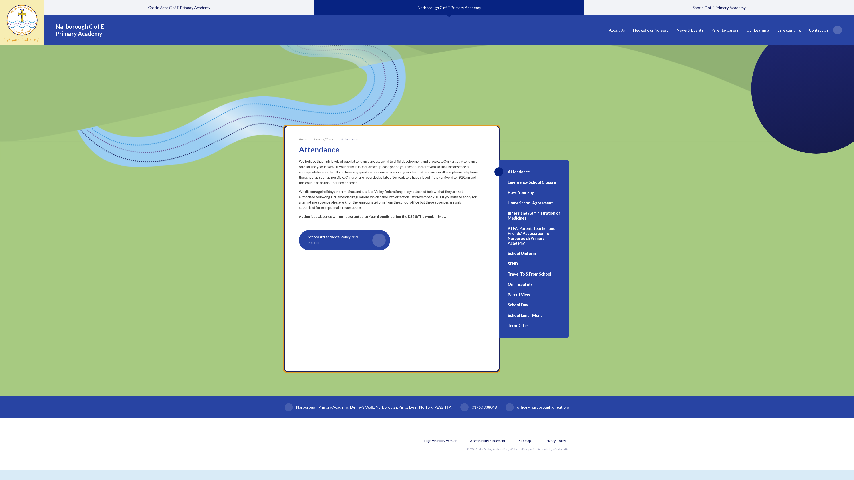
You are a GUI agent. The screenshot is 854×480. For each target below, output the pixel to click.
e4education (561, 449)
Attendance (349, 139)
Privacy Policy (555, 441)
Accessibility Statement (487, 441)
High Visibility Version (440, 441)
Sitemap (525, 441)
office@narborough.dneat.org (543, 407)
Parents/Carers (324, 139)
